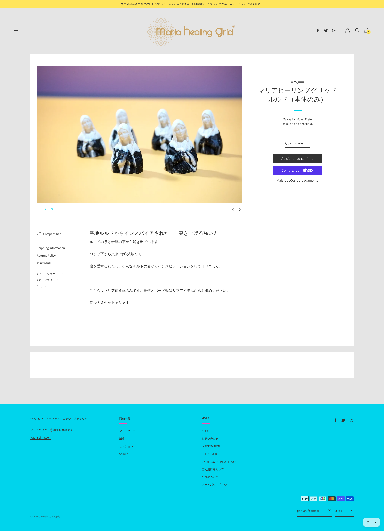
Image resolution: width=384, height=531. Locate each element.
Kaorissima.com (40, 437)
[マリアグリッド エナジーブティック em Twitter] (326, 30)
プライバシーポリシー (216, 485)
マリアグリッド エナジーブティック (63, 419)
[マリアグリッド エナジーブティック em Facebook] (318, 30)
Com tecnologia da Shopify (45, 516)
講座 (122, 439)
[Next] (240, 210)
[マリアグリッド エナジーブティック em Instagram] (334, 30)
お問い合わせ (210, 439)
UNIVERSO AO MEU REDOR (219, 462)
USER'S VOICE (210, 454)
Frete (308, 119)
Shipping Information (51, 248)
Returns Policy (46, 255)
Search (123, 454)
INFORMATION (211, 446)
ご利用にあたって (213, 469)
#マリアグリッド (47, 280)
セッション (126, 446)
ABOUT (206, 431)
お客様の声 (44, 263)
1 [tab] (39, 209)
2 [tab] (45, 209)
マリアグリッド (129, 431)
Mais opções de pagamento (297, 180)
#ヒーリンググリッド (50, 274)
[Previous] (233, 210)
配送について (210, 477)
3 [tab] (52, 209)
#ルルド (42, 286)
